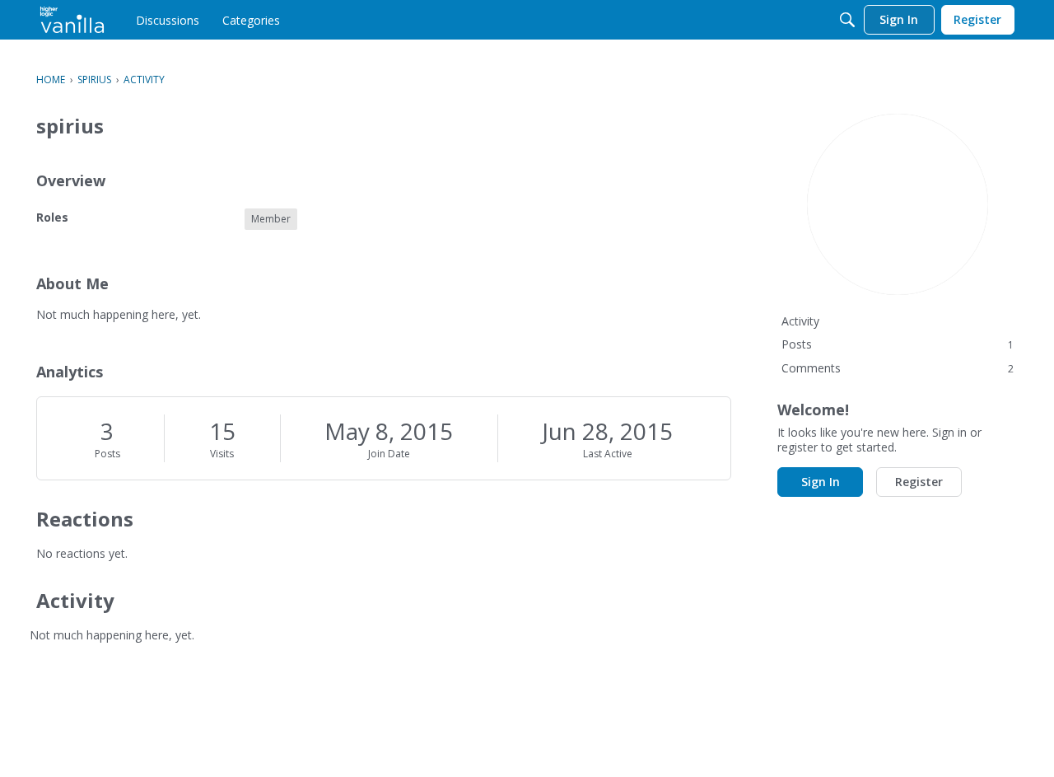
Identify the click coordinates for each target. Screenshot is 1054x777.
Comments (897, 368)
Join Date (389, 453)
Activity (800, 321)
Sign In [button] (820, 481)
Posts (107, 453)
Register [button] (919, 481)
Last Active (607, 453)
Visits (222, 453)
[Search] (847, 20)
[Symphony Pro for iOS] (72, 20)
